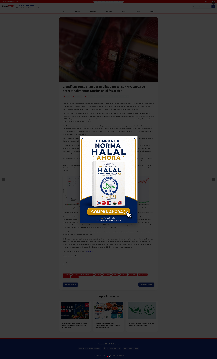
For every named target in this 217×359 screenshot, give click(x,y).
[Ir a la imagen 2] (109, 356)
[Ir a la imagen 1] (107, 356)
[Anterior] (3, 179)
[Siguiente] (213, 179)
